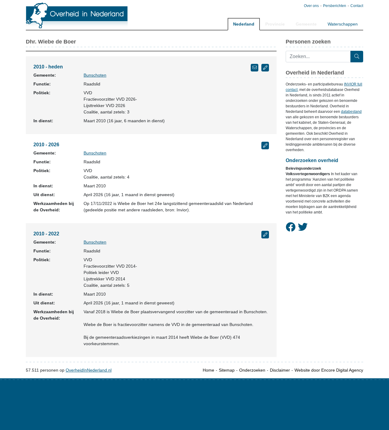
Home (208, 370)
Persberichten (334, 6)
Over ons (311, 6)
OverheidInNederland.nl (89, 370)
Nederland (243, 24)
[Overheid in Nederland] (77, 15)
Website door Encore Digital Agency (328, 370)
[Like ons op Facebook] (290, 227)
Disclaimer (280, 370)
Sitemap (227, 370)
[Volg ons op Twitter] (303, 227)
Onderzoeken (252, 370)
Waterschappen (343, 24)
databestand (351, 111)
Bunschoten (95, 75)
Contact (356, 6)
